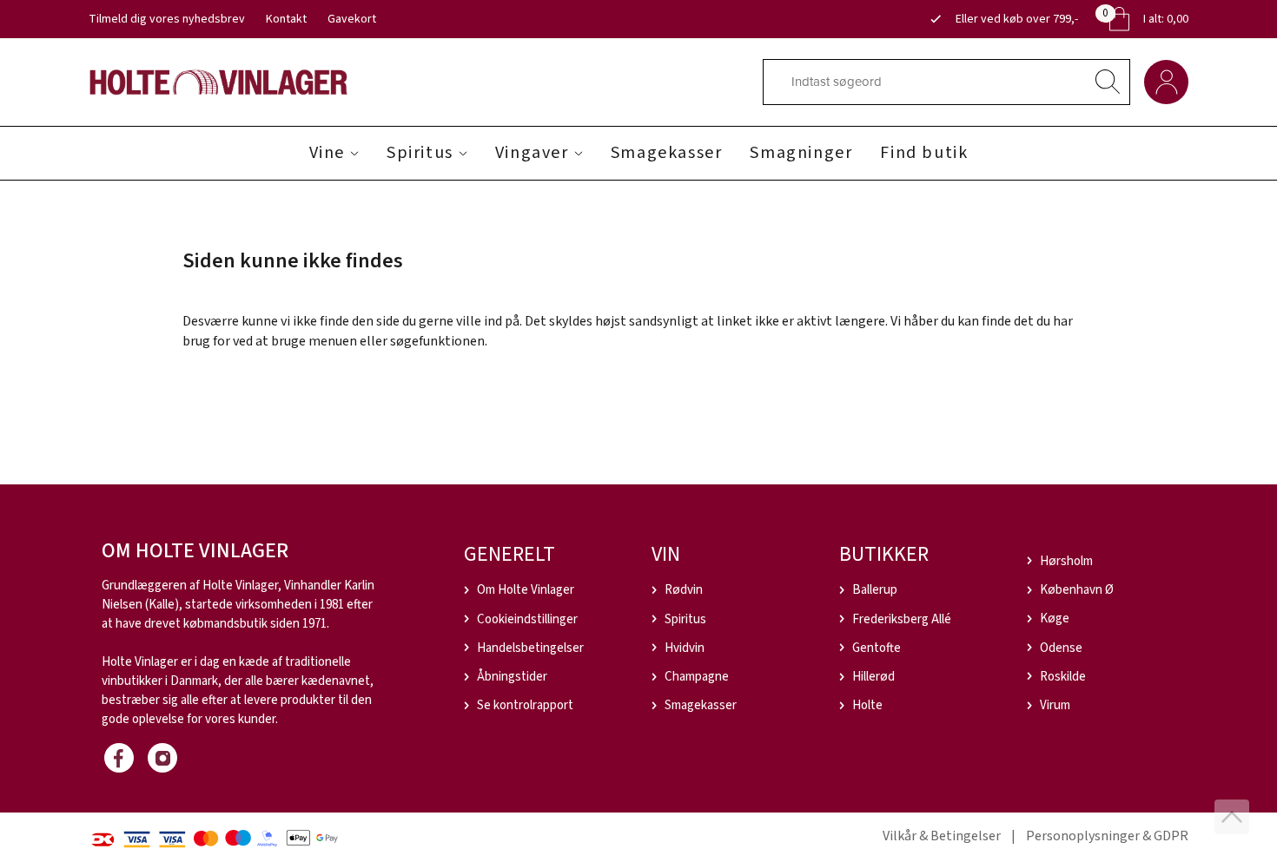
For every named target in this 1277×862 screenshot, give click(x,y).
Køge (1054, 618)
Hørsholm (1066, 561)
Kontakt (286, 19)
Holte (867, 705)
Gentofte (876, 648)
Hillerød (873, 677)
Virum (1055, 705)
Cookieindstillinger (527, 619)
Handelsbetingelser (530, 648)
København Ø (1077, 590)
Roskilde (1063, 677)
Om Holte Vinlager (525, 590)
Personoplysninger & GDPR (1107, 836)
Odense (1061, 648)
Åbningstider (512, 677)
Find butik (924, 153)
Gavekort (352, 19)
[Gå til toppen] (1231, 816)
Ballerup (874, 590)
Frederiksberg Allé (901, 619)
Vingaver (532, 153)
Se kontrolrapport (525, 705)
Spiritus (420, 153)
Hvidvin (685, 648)
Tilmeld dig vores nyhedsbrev (167, 19)
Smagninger (801, 153)
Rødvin (684, 590)
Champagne (697, 677)
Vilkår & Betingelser (942, 836)
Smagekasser (667, 153)
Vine (327, 153)
